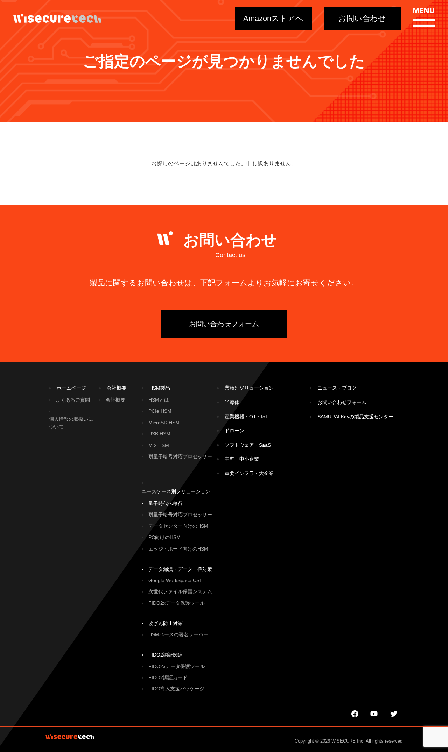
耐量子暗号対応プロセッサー (180, 456)
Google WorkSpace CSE (175, 580)
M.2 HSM (158, 445)
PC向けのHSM (164, 537)
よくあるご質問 (73, 400)
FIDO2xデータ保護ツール (176, 603)
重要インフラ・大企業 (249, 473)
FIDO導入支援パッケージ (176, 688)
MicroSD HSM (164, 422)
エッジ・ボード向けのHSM (178, 549)
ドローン (234, 430)
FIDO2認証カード (168, 677)
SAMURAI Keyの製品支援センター (355, 416)
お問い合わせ (362, 18)
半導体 (232, 402)
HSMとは (158, 400)
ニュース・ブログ (337, 388)
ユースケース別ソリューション (176, 491)
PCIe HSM (160, 411)
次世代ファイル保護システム (180, 591)
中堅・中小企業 (242, 459)
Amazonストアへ (273, 18)
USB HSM (159, 434)
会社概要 (116, 388)
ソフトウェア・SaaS (248, 445)
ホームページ (71, 388)
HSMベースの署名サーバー (178, 634)
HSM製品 (159, 388)
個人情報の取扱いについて (71, 423)
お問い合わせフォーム (224, 324)
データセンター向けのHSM (178, 526)
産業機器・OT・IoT (246, 416)
